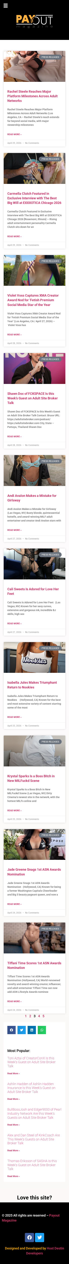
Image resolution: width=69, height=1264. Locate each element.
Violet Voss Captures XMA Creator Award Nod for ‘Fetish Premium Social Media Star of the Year (33, 300)
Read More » (14, 134)
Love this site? (34, 1197)
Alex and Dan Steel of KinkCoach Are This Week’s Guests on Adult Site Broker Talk (33, 1139)
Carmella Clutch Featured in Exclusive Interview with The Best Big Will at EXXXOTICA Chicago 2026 (34, 198)
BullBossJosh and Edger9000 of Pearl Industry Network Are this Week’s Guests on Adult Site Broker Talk (34, 1113)
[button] (34, 6)
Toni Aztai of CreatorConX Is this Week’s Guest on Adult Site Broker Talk (31, 1062)
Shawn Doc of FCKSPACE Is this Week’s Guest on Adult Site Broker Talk (32, 398)
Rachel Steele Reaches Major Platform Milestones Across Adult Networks (32, 96)
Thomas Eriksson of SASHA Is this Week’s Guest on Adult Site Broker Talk (32, 1165)
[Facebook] (29, 1237)
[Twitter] (39, 1237)
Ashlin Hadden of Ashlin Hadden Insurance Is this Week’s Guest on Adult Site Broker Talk (31, 1088)
